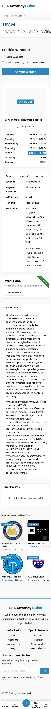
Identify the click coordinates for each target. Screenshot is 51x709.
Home (5, 16)
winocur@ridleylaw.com (32, 176)
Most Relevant (38, 648)
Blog (12, 648)
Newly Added (38, 644)
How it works (13, 644)
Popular (38, 639)
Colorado (12, 62)
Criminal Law (18, 16)
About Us (13, 639)
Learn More (14, 292)
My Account (36, 706)
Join (44, 670)
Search (38, 635)
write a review (32, 498)
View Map (27, 101)
